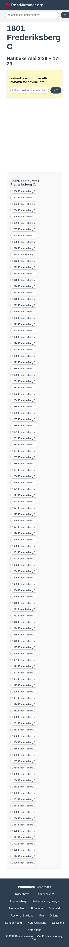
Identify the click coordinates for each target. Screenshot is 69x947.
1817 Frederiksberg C (24, 292)
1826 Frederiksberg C (24, 343)
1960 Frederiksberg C (24, 780)
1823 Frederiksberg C (24, 324)
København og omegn (45, 901)
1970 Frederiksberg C (24, 831)
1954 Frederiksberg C (24, 742)
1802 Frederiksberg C (24, 197)
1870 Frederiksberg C (24, 482)
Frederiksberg (18, 901)
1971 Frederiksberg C (24, 837)
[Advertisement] (34, 135)
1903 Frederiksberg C (24, 565)
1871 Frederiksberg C (24, 489)
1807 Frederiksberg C (24, 229)
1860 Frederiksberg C (24, 425)
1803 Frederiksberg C (24, 204)
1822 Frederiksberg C (24, 318)
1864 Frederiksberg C (24, 451)
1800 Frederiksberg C (24, 191)
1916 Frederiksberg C (24, 641)
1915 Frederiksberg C (24, 634)
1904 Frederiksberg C (24, 571)
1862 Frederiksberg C (24, 438)
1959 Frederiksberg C (24, 774)
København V (46, 894)
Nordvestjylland (37, 922)
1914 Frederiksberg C (24, 628)
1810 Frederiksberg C (24, 248)
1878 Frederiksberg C (24, 533)
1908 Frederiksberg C (24, 590)
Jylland (54, 915)
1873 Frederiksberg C (24, 501)
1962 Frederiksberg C (24, 793)
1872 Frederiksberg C (24, 495)
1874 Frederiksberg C (24, 508)
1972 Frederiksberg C (24, 843)
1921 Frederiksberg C (24, 660)
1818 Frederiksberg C (24, 299)
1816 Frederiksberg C (24, 286)
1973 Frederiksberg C (24, 850)
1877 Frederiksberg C (24, 527)
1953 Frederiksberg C (24, 736)
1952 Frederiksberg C (24, 729)
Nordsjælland (17, 908)
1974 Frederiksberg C (24, 856)
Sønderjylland (13, 922)
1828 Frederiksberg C (24, 356)
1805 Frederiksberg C (24, 216)
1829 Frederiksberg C (24, 362)
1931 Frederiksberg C (24, 710)
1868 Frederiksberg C (24, 476)
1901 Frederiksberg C (24, 552)
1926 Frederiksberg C (24, 691)
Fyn (41, 915)
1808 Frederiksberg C (24, 235)
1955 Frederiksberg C (24, 748)
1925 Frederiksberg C (24, 685)
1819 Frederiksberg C (24, 305)
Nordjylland (34, 929)
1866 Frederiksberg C (24, 463)
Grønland (54, 908)
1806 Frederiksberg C (24, 223)
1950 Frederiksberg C (24, 717)
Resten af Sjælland (22, 915)
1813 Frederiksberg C (24, 267)
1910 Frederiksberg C (24, 603)
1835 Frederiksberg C (24, 368)
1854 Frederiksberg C (24, 400)
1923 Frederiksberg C (24, 672)
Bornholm (37, 908)
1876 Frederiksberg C (24, 520)
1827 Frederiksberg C (24, 349)
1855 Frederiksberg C (24, 406)
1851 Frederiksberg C (24, 381)
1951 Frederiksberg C (24, 723)
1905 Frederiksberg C (24, 577)
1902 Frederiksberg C (24, 558)
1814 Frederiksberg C (24, 273)
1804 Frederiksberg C (24, 210)
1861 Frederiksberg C (24, 432)
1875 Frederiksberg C (24, 514)
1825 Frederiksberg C (24, 337)
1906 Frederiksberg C (24, 584)
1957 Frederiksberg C (24, 761)
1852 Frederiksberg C (24, 387)
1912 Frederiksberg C (24, 615)
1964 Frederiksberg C (24, 805)
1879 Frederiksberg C (24, 539)
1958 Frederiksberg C (24, 767)
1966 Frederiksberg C (24, 818)
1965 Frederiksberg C (24, 812)
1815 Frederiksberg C (24, 280)
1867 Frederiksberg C (24, 470)
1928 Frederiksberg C (24, 704)
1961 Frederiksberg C (24, 786)
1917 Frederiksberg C (24, 647)
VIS (56, 90)
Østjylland (58, 922)
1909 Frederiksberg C (24, 596)
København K (23, 894)
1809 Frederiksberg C (24, 242)
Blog (34, 939)
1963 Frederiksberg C (24, 799)
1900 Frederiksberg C (24, 546)
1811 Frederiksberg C (23, 254)
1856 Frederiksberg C (24, 413)
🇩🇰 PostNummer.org (24, 5)
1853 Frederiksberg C (24, 394)
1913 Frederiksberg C (24, 622)
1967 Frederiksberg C (24, 824)
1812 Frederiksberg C (24, 261)
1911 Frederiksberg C (23, 609)
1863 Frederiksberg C (24, 444)
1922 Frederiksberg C (24, 666)
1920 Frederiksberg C (24, 653)
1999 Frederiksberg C (24, 862)
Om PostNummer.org (49, 936)
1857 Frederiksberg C (24, 419)
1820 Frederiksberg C (24, 311)
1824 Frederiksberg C (24, 330)
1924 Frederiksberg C (24, 679)
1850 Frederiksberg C (24, 375)
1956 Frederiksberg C (24, 755)
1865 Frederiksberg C (24, 457)
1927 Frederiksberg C (24, 698)
